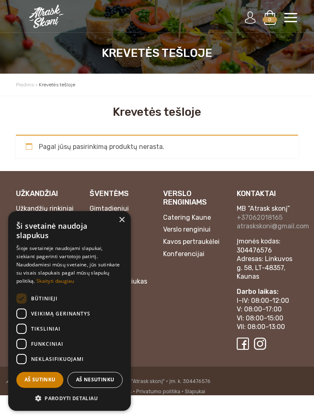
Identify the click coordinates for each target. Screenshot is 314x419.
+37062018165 (260, 217)
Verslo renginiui (187, 229)
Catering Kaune (187, 217)
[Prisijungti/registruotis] (250, 17)
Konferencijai (183, 254)
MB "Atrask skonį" (144, 381)
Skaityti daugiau (55, 280)
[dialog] (69, 311)
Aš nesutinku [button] (95, 379)
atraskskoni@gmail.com (273, 226)
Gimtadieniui (109, 208)
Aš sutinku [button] (40, 379)
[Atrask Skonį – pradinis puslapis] (46, 16)
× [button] (122, 220)
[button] (69, 398)
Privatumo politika (158, 391)
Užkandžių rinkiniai (45, 208)
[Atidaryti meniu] (290, 17)
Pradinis (25, 85)
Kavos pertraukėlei (191, 242)
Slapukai (195, 391)
